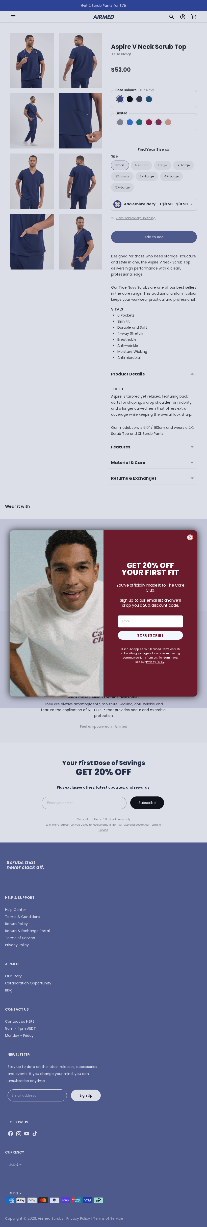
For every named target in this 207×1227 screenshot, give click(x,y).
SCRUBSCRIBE (150, 635)
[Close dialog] (190, 537)
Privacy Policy (155, 662)
